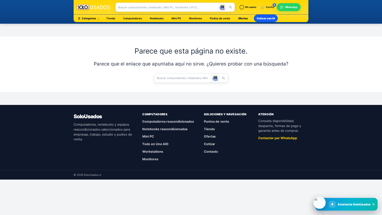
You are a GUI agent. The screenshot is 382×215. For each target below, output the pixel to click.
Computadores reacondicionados (168, 121)
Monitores (195, 18)
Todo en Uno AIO (155, 144)
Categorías (88, 18)
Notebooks (157, 18)
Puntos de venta (220, 18)
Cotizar (209, 144)
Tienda (110, 18)
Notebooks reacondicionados (165, 129)
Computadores (132, 18)
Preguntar (351, 191)
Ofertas (243, 18)
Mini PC (176, 18)
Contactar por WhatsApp (277, 138)
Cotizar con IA (266, 18)
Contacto (211, 151)
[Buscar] (230, 7)
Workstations (152, 151)
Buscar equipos (320, 191)
